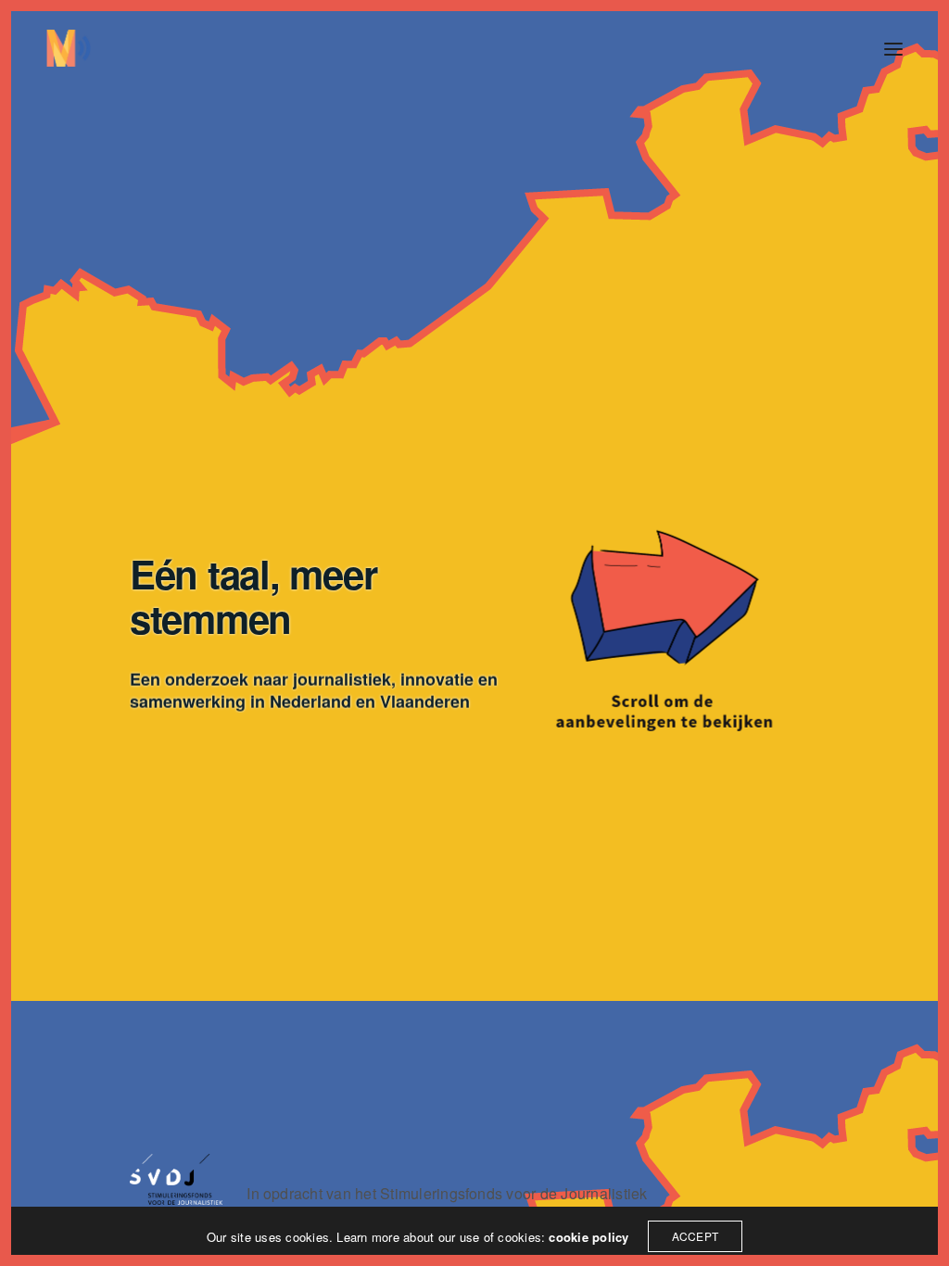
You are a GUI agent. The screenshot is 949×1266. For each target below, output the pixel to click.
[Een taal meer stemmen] (68, 48)
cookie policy (588, 1237)
